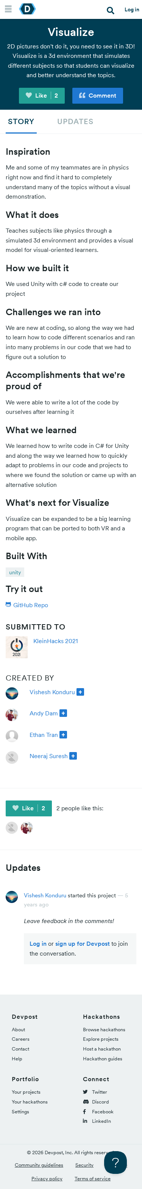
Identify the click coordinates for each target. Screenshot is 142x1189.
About (18, 1029)
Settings (20, 1111)
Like (46, 95)
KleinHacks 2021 (55, 641)
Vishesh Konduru (52, 692)
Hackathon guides (102, 1058)
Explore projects (101, 1039)
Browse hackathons (104, 1029)
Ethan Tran (44, 734)
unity (15, 572)
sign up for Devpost (82, 943)
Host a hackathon (102, 1049)
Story (21, 121)
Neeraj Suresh (49, 756)
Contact (20, 1049)
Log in (132, 9)
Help (17, 1058)
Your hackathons (30, 1102)
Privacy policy (46, 1178)
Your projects (26, 1092)
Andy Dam (44, 713)
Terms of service (93, 1178)
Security (84, 1165)
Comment (101, 95)
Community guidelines (39, 1165)
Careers (21, 1039)
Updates (75, 121)
